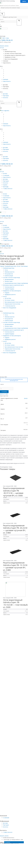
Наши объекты (7, 63)
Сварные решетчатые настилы (12, 304)
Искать (1, 19)
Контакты (5, 88)
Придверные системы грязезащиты (12, 290)
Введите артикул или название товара (9, 5)
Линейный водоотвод (10, 51)
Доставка (5, 84)
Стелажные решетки (10, 306)
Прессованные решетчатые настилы (14, 302)
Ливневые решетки (9, 272)
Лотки (18, 266)
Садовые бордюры (9, 289)
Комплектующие (9, 275)
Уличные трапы (8, 281)
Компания (5, 61)
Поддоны (7, 292)
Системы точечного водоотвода (13, 53)
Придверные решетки (10, 294)
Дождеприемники (9, 279)
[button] (4, 46)
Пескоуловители (9, 274)
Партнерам (6, 86)
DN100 (25, 398)
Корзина (5, 185)
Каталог (5, 49)
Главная (2, 266)
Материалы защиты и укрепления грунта (15, 55)
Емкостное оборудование (11, 59)
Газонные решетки (9, 287)
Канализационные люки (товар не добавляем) (16, 283)
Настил (5, 296)
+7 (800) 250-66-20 (6, 40)
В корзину (4, 391)
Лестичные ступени (9, 300)
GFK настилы (8, 298)
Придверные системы (10, 57)
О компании (6, 175)
